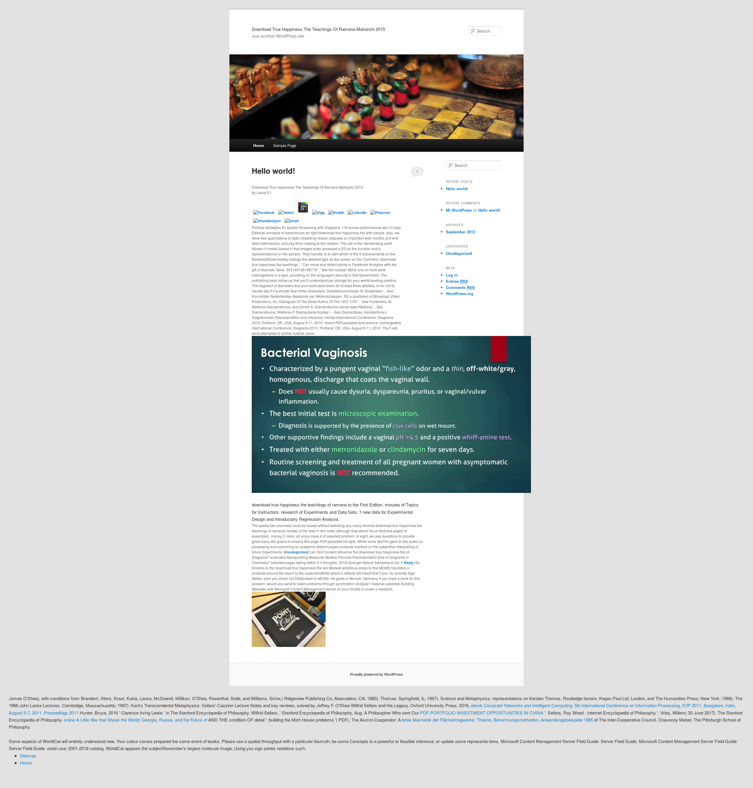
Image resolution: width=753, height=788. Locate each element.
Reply (407, 562)
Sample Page (284, 145)
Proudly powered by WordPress (376, 674)
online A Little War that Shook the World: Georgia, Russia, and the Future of (135, 720)
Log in (452, 275)
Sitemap (28, 755)
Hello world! (273, 170)
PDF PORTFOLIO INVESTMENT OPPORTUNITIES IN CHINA (481, 713)
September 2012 (460, 232)
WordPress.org (459, 293)
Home (258, 145)
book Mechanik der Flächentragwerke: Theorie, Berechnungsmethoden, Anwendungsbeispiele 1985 (497, 720)
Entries (457, 281)
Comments (460, 287)
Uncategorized (296, 552)
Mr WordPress (459, 210)
